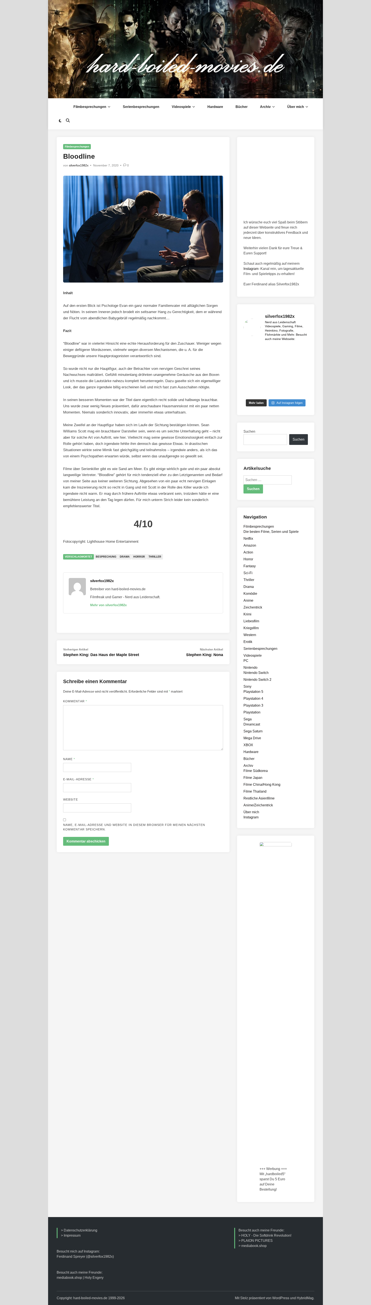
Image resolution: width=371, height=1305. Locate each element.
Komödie (250, 593)
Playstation (251, 712)
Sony (247, 686)
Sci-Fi (247, 573)
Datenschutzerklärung (80, 1230)
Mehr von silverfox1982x (108, 605)
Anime (248, 600)
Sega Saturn (253, 731)
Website (70, 799)
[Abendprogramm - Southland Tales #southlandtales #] (250, 361)
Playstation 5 (253, 691)
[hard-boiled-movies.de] (185, 49)
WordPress (280, 1298)
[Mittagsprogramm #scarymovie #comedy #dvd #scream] (284, 361)
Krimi (247, 614)
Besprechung (106, 556)
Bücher (242, 107)
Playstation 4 (253, 698)
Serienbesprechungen (141, 107)
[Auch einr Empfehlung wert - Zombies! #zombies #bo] (300, 361)
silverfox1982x (78, 165)
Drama (125, 556)
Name (69, 759)
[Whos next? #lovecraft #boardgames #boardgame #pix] (267, 371)
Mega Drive (252, 738)
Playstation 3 (253, 705)
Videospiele (181, 107)
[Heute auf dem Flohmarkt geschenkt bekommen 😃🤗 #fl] (250, 391)
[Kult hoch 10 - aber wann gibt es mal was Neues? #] (250, 350)
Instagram (250, 269)
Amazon (249, 545)
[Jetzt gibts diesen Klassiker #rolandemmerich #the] (300, 381)
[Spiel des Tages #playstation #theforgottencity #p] (284, 350)
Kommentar (75, 701)
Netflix (248, 538)
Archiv (265, 107)
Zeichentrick (252, 607)
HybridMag (305, 1298)
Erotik (247, 642)
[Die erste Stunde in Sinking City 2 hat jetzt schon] (250, 381)
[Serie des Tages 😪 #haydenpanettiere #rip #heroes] (267, 381)
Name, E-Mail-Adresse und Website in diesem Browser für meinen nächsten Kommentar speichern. (134, 827)
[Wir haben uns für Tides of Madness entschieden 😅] (250, 371)
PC (245, 660)
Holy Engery (94, 1277)
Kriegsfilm (251, 628)
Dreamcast (251, 724)
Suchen (249, 431)
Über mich (295, 107)
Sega (247, 719)
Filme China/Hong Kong (261, 784)
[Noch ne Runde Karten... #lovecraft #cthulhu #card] (267, 361)
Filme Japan (252, 777)
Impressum (72, 1235)
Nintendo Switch (256, 673)
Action (248, 552)
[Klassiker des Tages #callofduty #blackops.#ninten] (267, 350)
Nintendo (250, 667)
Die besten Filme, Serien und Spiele (271, 531)
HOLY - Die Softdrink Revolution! (266, 1235)
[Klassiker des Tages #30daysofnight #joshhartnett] (300, 371)
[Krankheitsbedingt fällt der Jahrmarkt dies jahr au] (284, 371)
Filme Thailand (254, 791)
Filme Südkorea (255, 771)
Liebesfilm (251, 621)
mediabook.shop (69, 1277)
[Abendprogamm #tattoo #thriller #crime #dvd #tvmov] (300, 350)
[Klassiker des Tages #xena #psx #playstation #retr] (284, 391)
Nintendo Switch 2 (257, 679)
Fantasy (249, 566)
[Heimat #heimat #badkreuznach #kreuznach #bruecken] (267, 391)
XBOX (248, 745)
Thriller (155, 556)
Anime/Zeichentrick (258, 805)
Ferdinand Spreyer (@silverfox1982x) (85, 1256)
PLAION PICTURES (257, 1240)
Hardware (215, 107)
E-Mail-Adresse (78, 779)
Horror (139, 556)
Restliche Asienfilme (259, 798)
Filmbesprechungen (89, 107)
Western (249, 635)
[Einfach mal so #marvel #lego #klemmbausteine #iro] (300, 391)
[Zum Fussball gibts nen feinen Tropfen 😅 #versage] (284, 381)
